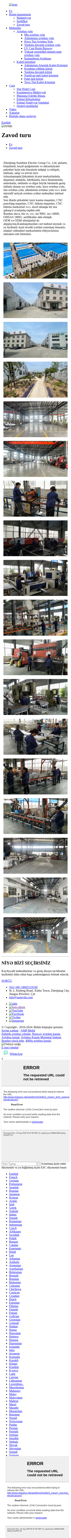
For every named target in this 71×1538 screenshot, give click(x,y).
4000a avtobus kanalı (38, 1040)
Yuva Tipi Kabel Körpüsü (39, 82)
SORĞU (7, 980)
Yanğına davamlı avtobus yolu (42, 45)
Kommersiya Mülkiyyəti (31, 92)
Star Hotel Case (26, 89)
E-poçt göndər (10, 1047)
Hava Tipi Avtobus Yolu (38, 41)
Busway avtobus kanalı (46, 1034)
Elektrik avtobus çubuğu (16, 1034)
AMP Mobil (28, 1030)
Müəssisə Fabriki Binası (31, 95)
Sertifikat (22, 21)
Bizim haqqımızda (20, 14)
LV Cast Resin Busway (38, 48)
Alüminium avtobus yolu (39, 38)
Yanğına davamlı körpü (38, 72)
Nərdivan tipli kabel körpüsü (41, 75)
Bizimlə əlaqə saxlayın (22, 116)
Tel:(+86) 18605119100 (23, 987)
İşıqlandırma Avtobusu (37, 58)
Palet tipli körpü (33, 78)
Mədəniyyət (24, 17)
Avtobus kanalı (11, 1037)
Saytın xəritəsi (10, 1030)
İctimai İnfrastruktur (28, 99)
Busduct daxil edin (13, 1040)
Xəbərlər (14, 112)
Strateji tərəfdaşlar (27, 106)
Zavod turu (23, 24)
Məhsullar (15, 28)
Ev (10, 11)
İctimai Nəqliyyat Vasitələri (33, 102)
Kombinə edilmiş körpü (38, 68)
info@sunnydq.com (21, 997)
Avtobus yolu (25, 31)
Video (12, 109)
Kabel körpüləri (26, 61)
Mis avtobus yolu (34, 34)
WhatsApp (16, 1053)
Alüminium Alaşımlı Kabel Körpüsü (46, 65)
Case (12, 85)
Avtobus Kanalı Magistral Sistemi (41, 1037)
